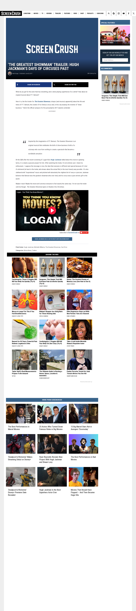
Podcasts (90, 13)
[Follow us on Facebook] (128, 13)
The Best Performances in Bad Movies (83, 458)
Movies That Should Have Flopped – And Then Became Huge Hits (83, 492)
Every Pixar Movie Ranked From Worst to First (113, 42)
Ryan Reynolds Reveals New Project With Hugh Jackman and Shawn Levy (50, 459)
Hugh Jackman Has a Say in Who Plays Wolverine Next (52, 239)
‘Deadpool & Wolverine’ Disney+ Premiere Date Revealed (17, 492)
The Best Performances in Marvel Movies (18, 427)
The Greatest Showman (42, 101)
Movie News (27, 250)
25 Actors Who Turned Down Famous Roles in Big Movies (51, 427)
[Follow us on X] (133, 13)
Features (67, 13)
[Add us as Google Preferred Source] (113, 13)
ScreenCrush (72, 233)
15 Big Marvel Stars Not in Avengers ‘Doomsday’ (81, 427)
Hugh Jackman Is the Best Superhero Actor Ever (50, 491)
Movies (36, 13)
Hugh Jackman (56, 160)
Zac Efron (64, 247)
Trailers (58, 13)
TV (42, 13)
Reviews (49, 13)
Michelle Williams (39, 247)
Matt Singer (15, 73)
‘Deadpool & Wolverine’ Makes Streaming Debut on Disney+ (20, 458)
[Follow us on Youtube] (123, 13)
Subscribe (100, 13)
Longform (26, 13)
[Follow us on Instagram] (118, 13)
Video (75, 13)
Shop (82, 13)
